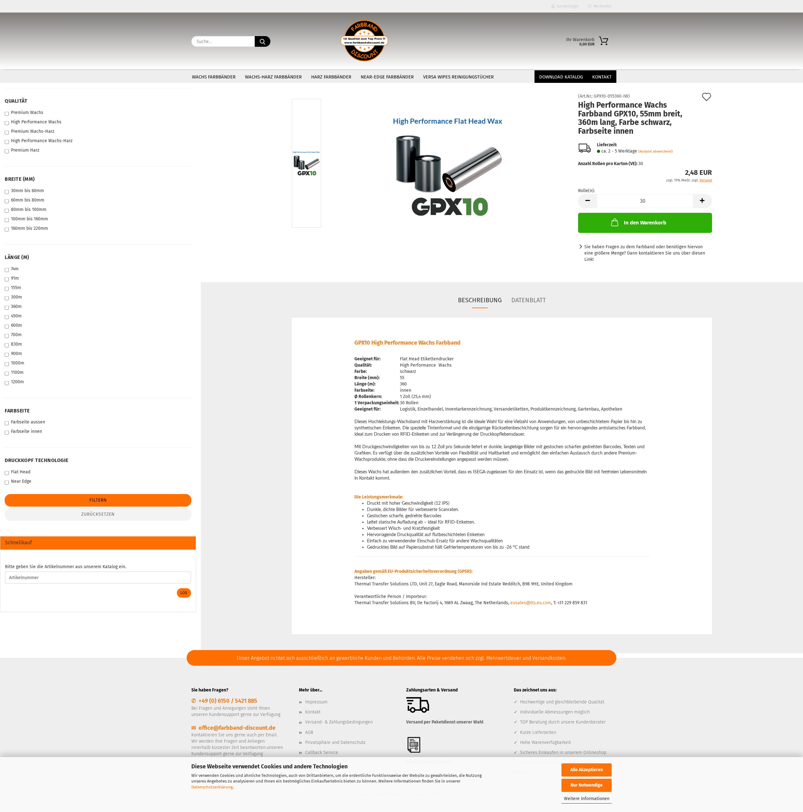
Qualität (16, 101)
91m (15, 278)
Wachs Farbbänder (214, 77)
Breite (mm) (20, 179)
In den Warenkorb (645, 222)
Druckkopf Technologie (36, 460)
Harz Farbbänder (331, 77)
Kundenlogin (566, 6)
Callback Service (321, 752)
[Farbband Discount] (364, 41)
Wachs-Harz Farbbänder (273, 77)
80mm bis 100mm (28, 209)
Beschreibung (480, 300)
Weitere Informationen (586, 798)
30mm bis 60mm (27, 190)
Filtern (98, 500)
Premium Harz (25, 150)
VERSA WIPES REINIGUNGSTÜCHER (458, 77)
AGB (309, 732)
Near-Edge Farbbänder (387, 77)
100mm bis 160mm (29, 219)
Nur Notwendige (587, 785)
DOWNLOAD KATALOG (561, 77)
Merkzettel (602, 6)
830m (16, 344)
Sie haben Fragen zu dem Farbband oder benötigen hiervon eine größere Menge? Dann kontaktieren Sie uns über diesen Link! (644, 253)
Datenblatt (528, 300)
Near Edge (21, 481)
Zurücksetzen (98, 514)
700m (16, 334)
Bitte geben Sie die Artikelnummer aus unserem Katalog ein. (65, 566)
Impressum (316, 702)
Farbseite (17, 411)
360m (16, 306)
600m (16, 325)
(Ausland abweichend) (655, 151)
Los (184, 593)
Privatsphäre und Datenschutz (335, 742)
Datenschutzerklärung (212, 787)
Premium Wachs (27, 112)
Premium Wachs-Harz (32, 131)
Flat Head (20, 472)
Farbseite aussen (28, 422)
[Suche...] (262, 41)
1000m (17, 363)
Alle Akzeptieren (586, 769)
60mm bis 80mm (27, 200)
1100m (17, 372)
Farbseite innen (26, 431)
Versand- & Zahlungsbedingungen (339, 722)
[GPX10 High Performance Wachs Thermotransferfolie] (448, 164)
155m (16, 287)
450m (16, 316)
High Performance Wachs (36, 122)
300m (16, 297)
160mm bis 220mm (29, 228)
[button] (587, 201)
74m (15, 269)
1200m (17, 381)
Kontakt (602, 77)
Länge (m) (17, 257)
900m (16, 353)
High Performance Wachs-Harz (41, 140)
